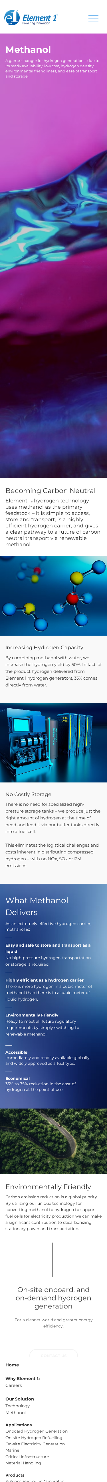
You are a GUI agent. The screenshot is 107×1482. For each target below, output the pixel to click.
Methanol (15, 1412)
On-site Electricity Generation (35, 1443)
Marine (12, 1450)
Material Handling (23, 1463)
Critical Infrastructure (27, 1456)
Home (12, 1365)
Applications (18, 1424)
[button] (53, 1339)
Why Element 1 (22, 1378)
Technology (17, 1405)
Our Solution (19, 1399)
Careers (13, 1385)
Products (14, 1475)
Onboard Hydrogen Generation (36, 1431)
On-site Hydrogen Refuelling (33, 1437)
